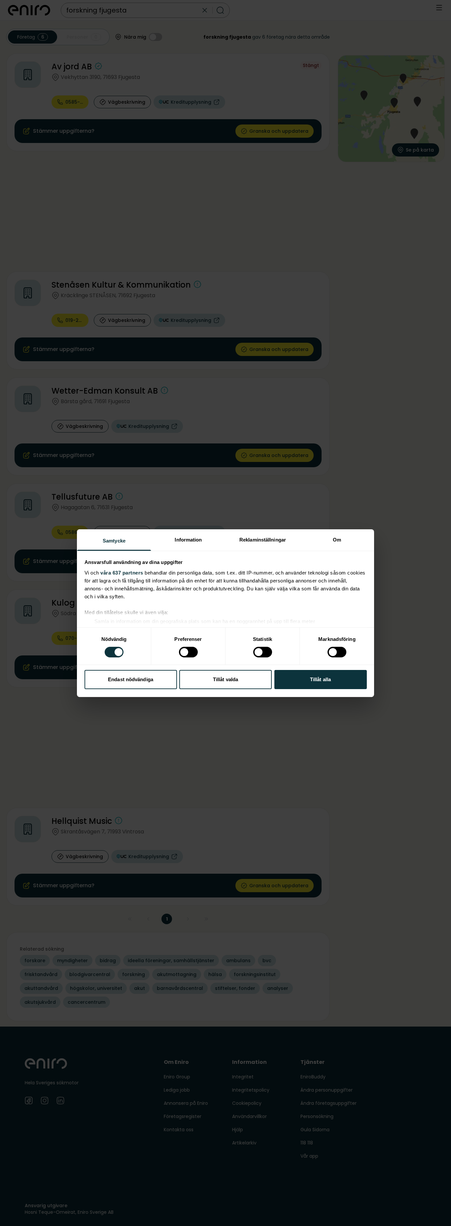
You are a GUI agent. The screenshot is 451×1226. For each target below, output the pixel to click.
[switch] (188, 652)
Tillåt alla (320, 679)
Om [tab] (337, 539)
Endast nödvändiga (130, 679)
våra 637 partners (121, 572)
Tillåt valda (225, 679)
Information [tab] (188, 539)
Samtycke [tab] (114, 540)
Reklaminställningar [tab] (262, 539)
